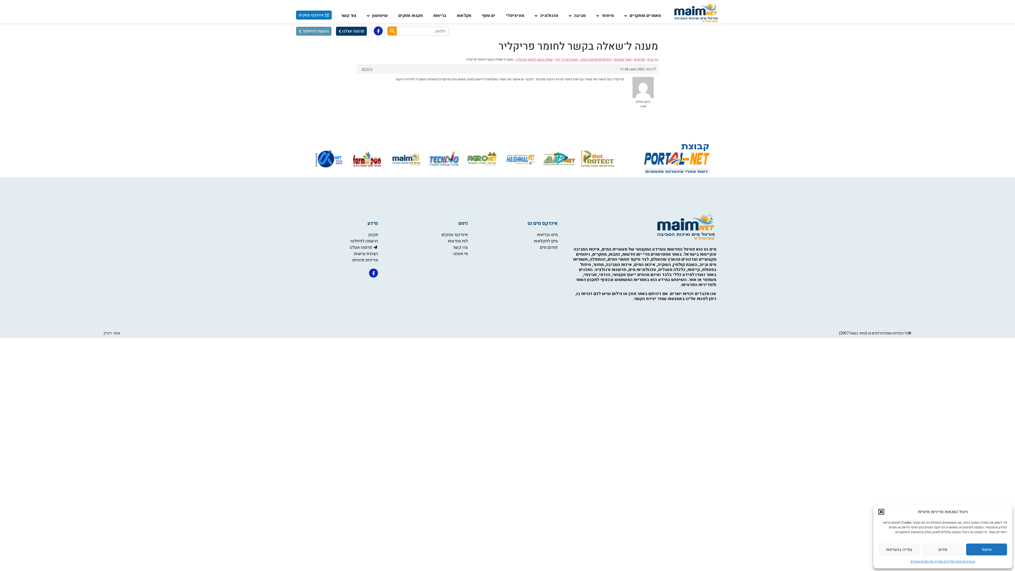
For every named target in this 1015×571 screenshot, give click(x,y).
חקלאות (464, 15)
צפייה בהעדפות (899, 549)
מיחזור (608, 15)
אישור (986, 549)
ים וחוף (488, 15)
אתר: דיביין (112, 333)
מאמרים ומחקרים (645, 15)
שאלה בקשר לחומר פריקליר (534, 59)
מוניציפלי (515, 15)
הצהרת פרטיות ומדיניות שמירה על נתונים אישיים (943, 561)
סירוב (942, 549)
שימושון (380, 15)
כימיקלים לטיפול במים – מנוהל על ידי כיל (583, 59)
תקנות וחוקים (410, 15)
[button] (881, 511)
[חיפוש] (392, 31)
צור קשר (348, 15)
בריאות (439, 15)
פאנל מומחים (622, 59)
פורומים (639, 59)
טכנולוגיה (549, 15)
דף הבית (652, 59)
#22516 (367, 69)
